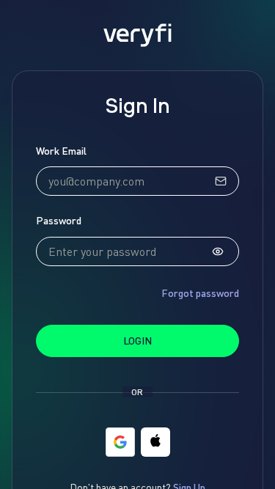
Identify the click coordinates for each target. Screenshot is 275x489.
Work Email (61, 150)
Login (137, 340)
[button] (155, 442)
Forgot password (200, 293)
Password (58, 220)
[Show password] (218, 251)
